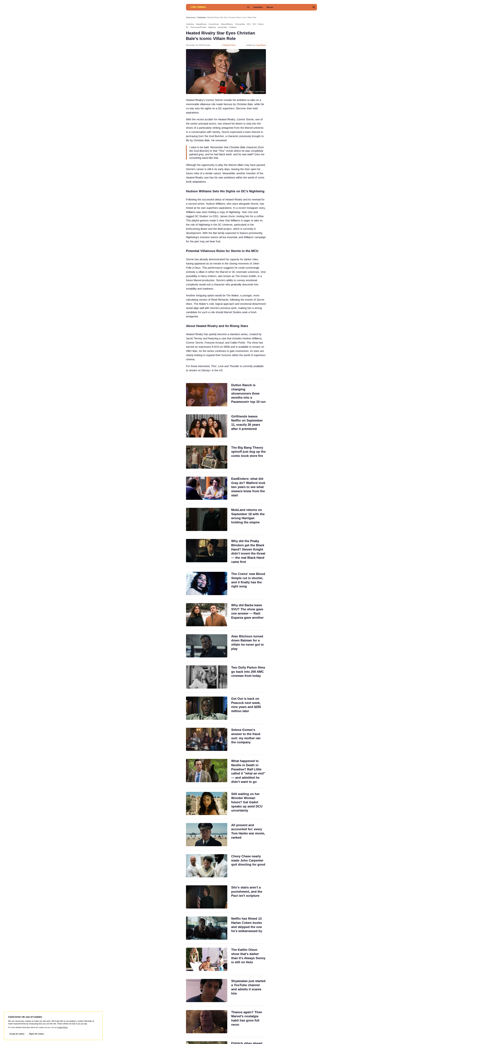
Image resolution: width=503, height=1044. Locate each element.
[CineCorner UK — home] (198, 7)
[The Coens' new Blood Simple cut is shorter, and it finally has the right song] (226, 583)
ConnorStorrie (214, 24)
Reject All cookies (36, 1034)
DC (187, 27)
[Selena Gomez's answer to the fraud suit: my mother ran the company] (226, 739)
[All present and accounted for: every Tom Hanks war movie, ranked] (226, 834)
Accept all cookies (17, 1034)
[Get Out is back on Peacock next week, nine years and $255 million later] (226, 708)
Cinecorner (190, 17)
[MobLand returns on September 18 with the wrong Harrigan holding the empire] (226, 519)
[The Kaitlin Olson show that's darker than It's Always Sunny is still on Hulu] (226, 959)
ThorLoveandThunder (198, 27)
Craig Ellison (260, 45)
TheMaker (233, 27)
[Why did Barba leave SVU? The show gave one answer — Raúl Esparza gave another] (226, 614)
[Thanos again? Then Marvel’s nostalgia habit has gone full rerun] (226, 1021)
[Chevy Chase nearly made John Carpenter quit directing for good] (226, 865)
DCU (254, 24)
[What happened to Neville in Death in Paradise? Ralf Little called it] (226, 771)
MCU (249, 24)
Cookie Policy (62, 1027)
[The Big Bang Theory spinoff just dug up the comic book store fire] (226, 457)
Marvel (260, 24)
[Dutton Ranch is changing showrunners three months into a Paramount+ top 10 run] (226, 394)
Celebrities (258, 7)
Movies (270, 7)
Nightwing (212, 27)
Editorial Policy (229, 45)
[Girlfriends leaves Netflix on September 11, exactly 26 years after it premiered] (226, 425)
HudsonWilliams (227, 24)
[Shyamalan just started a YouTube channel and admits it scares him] (226, 990)
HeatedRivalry (201, 24)
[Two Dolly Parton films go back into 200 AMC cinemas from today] (226, 677)
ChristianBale (240, 24)
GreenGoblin (222, 27)
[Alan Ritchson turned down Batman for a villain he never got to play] (226, 645)
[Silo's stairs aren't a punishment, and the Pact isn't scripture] (226, 896)
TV (248, 7)
